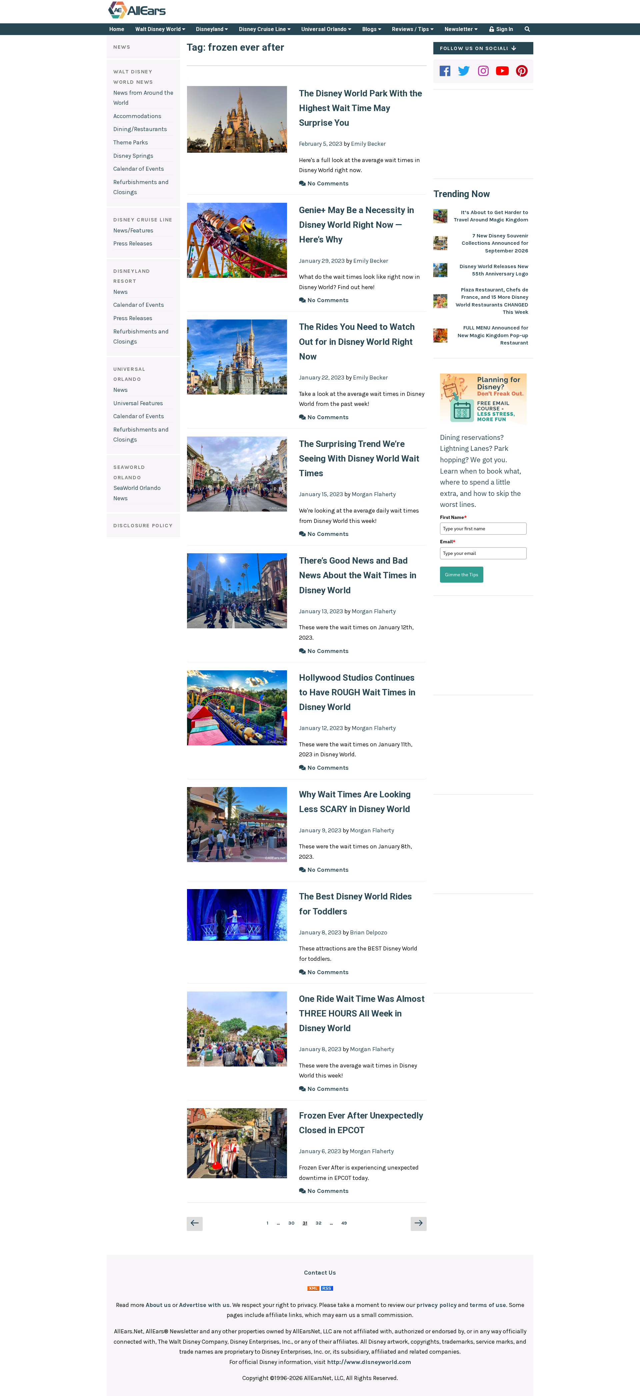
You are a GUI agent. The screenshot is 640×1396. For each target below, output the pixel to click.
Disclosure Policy (143, 525)
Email (447, 542)
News (120, 291)
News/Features (133, 230)
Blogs (370, 29)
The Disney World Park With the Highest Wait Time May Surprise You (360, 108)
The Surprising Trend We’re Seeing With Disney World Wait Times (359, 458)
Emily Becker (368, 143)
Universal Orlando (324, 29)
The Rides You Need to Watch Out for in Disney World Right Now (357, 341)
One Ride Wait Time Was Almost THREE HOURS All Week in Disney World (362, 1013)
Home (116, 29)
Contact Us (320, 1272)
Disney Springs (133, 155)
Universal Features (138, 403)
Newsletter (459, 29)
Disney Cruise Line (263, 29)
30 (293, 1223)
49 (345, 1223)
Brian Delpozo (368, 932)
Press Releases (132, 243)
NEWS (121, 47)
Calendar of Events (138, 168)
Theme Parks (130, 142)
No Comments (327, 183)
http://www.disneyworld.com (369, 1362)
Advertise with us (204, 1305)
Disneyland (210, 29)
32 (320, 1223)
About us (158, 1305)
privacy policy (436, 1305)
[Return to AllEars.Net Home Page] (158, 18)
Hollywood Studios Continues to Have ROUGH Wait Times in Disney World (357, 692)
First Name (453, 517)
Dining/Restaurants (140, 129)
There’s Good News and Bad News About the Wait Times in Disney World (357, 575)
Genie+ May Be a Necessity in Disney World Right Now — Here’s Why (356, 224)
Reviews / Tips (411, 29)
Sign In (504, 29)
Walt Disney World (158, 29)
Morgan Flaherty (374, 494)
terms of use (488, 1305)
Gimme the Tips (461, 575)
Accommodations (137, 116)
